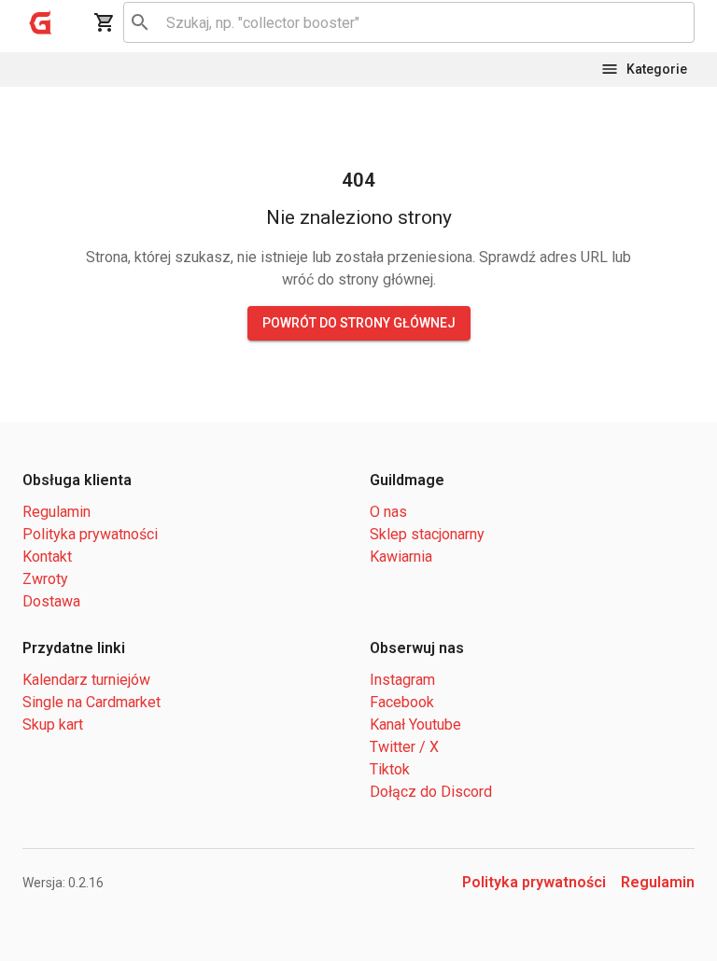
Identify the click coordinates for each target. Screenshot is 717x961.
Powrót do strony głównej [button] (359, 322)
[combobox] (406, 22)
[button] (41, 22)
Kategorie (656, 69)
